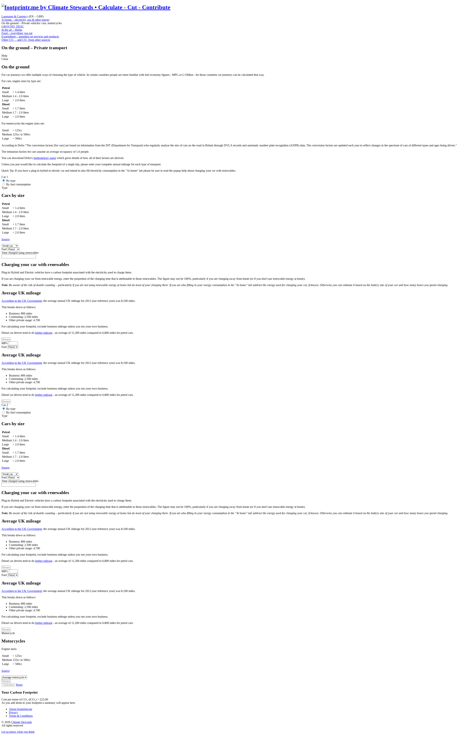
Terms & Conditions (21, 715)
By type (10, 180)
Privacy (13, 712)
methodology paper (44, 158)
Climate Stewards (21, 722)
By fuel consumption (18, 184)
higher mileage (43, 332)
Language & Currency (14, 16)
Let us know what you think (18, 731)
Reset (19, 684)
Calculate (8, 685)
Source (5, 239)
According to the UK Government (21, 300)
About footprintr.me (20, 709)
